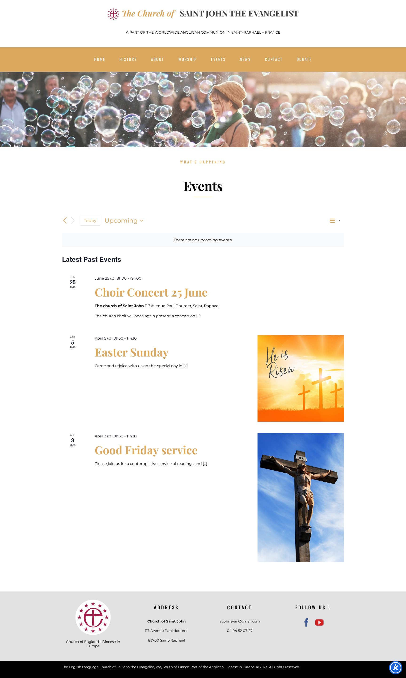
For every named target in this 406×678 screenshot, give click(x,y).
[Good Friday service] (301, 497)
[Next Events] (73, 220)
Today (90, 220)
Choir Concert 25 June (151, 291)
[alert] (203, 240)
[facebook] (306, 622)
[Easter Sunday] (301, 378)
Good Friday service (146, 449)
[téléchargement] (93, 603)
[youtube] (319, 622)
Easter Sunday (132, 351)
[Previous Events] (65, 220)
